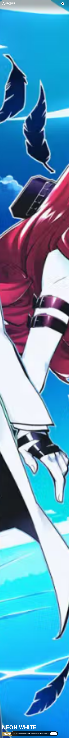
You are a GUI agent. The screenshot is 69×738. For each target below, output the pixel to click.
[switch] (61, 3)
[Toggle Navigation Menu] (66, 3)
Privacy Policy (37, 733)
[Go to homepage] (9, 3)
